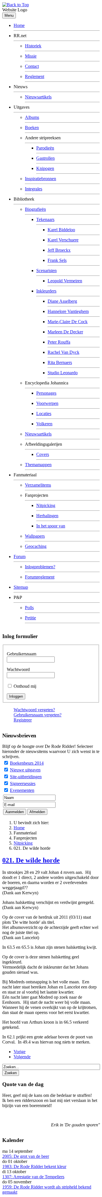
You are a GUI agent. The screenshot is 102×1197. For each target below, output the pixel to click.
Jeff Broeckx (59, 250)
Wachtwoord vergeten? (34, 709)
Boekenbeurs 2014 (27, 763)
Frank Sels (57, 260)
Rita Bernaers (60, 362)
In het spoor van (50, 525)
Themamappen (38, 464)
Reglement (34, 76)
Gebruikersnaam (21, 653)
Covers (42, 454)
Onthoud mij (25, 686)
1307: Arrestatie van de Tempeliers (33, 1176)
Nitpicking (45, 505)
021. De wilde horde (31, 860)
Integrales (33, 188)
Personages (46, 393)
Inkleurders (46, 291)
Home (19, 25)
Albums (32, 117)
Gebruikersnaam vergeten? (37, 714)
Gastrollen (45, 158)
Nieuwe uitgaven (25, 769)
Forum (20, 556)
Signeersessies (22, 783)
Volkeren (44, 423)
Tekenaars (45, 219)
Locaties (43, 413)
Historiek (33, 45)
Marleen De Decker (65, 331)
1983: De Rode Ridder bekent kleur (34, 1166)
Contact (32, 66)
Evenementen (22, 790)
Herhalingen (47, 515)
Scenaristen (46, 270)
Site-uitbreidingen (26, 776)
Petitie (30, 617)
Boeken (32, 127)
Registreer (23, 720)
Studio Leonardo (63, 372)
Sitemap (21, 587)
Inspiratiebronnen (40, 178)
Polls (29, 607)
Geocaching (35, 546)
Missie (31, 56)
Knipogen (45, 168)
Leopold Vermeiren (65, 280)
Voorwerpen (47, 403)
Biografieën (35, 209)
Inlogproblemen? (40, 566)
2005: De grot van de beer (25, 1156)
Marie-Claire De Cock (68, 321)
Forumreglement (39, 577)
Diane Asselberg (62, 301)
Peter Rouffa (59, 342)
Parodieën (45, 148)
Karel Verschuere (63, 239)
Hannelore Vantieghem (68, 311)
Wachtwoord (18, 669)
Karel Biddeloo (61, 229)
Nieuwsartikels (38, 96)
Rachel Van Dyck (63, 352)
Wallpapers (35, 536)
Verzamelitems (38, 485)
